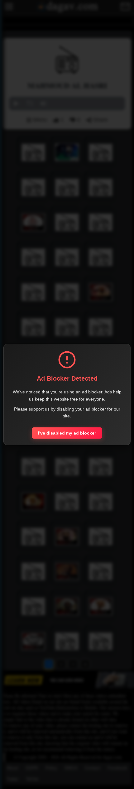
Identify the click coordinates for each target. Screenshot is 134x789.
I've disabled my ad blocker (67, 433)
